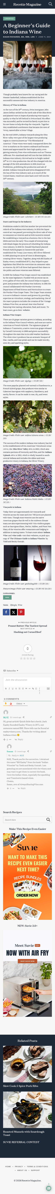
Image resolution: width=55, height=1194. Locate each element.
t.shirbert (29, 216)
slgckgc (28, 380)
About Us (22, 1170)
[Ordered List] (19, 688)
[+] (39, 688)
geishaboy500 (31, 583)
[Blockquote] (26, 688)
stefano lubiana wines (34, 435)
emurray (29, 588)
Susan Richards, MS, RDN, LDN (19, 37)
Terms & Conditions (37, 1166)
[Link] (33, 688)
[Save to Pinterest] (21, 612)
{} (36, 688)
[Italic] (9, 688)
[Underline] (12, 688)
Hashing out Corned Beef (27, 632)
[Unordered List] (22, 688)
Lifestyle (9, 18)
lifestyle (13, 605)
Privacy (19, 1166)
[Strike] (16, 688)
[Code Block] (29, 688)
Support (35, 1170)
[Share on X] (14, 612)
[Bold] (5, 688)
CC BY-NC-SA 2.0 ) (43, 216)
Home (8, 1166)
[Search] (50, 4)
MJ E (21, 755)
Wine (7, 597)
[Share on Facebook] (6, 612)
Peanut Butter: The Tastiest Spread (27, 625)
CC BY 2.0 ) (38, 380)
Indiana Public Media (34, 498)
